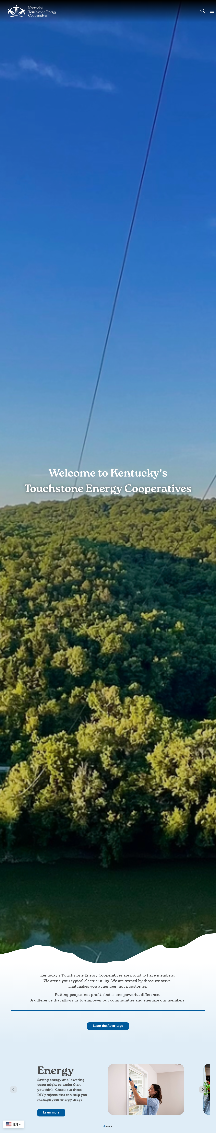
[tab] (104, 1126)
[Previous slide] (13, 1089)
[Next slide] (202, 1089)
